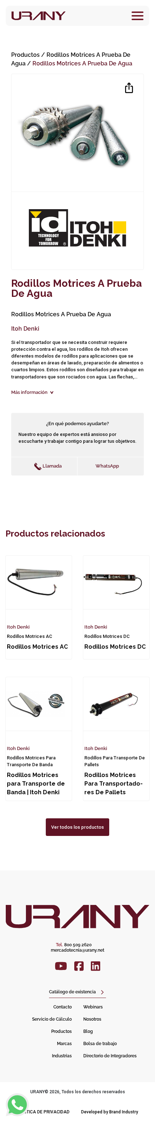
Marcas (64, 1043)
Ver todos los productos (77, 827)
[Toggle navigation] (137, 16)
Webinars (93, 1007)
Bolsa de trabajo (100, 1043)
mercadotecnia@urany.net (77, 950)
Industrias (62, 1055)
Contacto (62, 1007)
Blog (88, 1031)
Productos (25, 54)
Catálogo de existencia (72, 991)
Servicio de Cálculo (52, 1019)
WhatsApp (107, 466)
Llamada (51, 466)
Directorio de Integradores (110, 1055)
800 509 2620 (74, 944)
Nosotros (92, 1019)
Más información (29, 392)
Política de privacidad (43, 1111)
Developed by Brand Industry (109, 1111)
